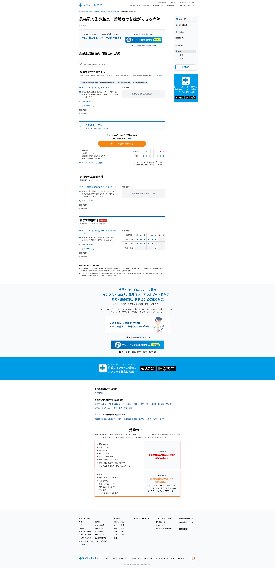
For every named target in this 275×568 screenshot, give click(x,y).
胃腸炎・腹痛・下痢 (86, 541)
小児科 (81, 528)
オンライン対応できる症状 (92, 162)
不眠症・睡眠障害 (85, 538)
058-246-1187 (87, 244)
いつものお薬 (99, 525)
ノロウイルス (117, 408)
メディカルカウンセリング (140, 518)
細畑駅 (119, 418)
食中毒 (97, 408)
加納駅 (162, 418)
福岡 (122, 535)
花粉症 (97, 404)
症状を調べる (171, 6)
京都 (122, 528)
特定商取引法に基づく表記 (165, 558)
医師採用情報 (183, 529)
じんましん (105, 408)
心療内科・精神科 (85, 531)
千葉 (115, 535)
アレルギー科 (83, 544)
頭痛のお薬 (99, 528)
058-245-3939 (87, 200)
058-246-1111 (87, 101)
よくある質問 (172, 2)
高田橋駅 (111, 418)
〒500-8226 (99, 187)
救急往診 (146, 6)
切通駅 (104, 418)
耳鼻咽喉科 (99, 393)
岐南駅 (155, 418)
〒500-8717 (99, 87)
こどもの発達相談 (85, 535)
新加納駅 (127, 418)
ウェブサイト (87, 105)
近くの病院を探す (88, 11)
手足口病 (161, 404)
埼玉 (115, 531)
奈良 (122, 531)
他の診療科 (158, 75)
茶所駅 (148, 418)
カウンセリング (158, 6)
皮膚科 (97, 522)
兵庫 (122, 525)
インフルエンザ (114, 404)
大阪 (122, 522)
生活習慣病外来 (100, 538)
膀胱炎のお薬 (99, 535)
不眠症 (141, 404)
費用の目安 (152, 352)
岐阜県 (97, 11)
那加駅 (135, 418)
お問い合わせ (182, 2)
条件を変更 (185, 67)
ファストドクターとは (186, 6)
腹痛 (125, 408)
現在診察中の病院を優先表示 (94, 64)
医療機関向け (162, 2)
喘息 (148, 404)
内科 (80, 525)
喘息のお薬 (99, 531)
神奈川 (116, 528)
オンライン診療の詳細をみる (122, 143)
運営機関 (191, 2)
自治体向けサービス (186, 522)
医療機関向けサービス (186, 519)
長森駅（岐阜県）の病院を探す (110, 11)
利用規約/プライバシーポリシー (141, 558)
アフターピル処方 (101, 541)
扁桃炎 (104, 404)
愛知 (115, 538)
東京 (115, 525)
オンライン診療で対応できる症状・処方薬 (144, 45)
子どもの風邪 (127, 404)
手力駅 (97, 418)
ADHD (153, 404)
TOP (80, 11)
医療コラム (159, 525)
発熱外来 (82, 522)
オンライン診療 (134, 6)
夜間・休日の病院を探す (164, 528)
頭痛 (130, 408)
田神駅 (141, 418)
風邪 (136, 404)
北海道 (116, 522)
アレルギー (170, 404)
